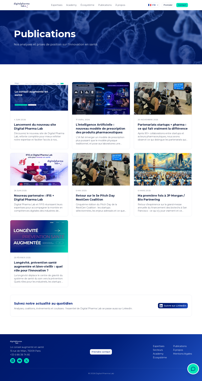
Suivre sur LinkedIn (175, 305)
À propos (120, 5)
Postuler (167, 5)
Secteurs (158, 350)
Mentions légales (182, 353)
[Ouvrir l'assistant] (193, 372)
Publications (105, 5)
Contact (182, 5)
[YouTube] (19, 360)
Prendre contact (101, 351)
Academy (71, 5)
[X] (26, 360)
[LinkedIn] (12, 360)
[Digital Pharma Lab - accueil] (21, 5)
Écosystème (87, 5)
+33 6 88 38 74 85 (20, 354)
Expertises (56, 5)
